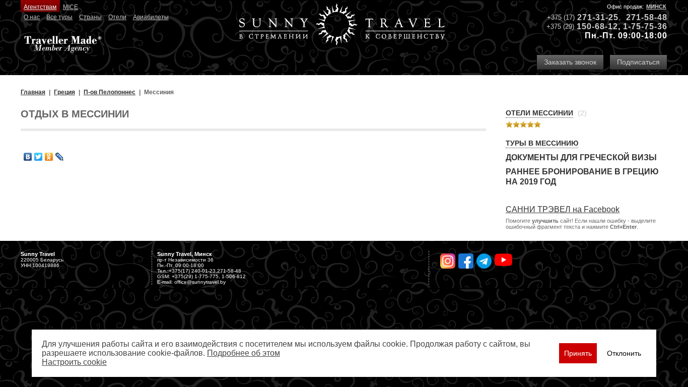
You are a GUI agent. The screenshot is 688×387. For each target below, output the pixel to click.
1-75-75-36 (645, 26)
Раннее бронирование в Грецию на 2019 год (582, 176)
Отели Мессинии (539, 113)
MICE (70, 7)
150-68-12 (597, 26)
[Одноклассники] (49, 156)
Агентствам (40, 7)
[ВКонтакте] (28, 156)
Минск (656, 7)
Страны (90, 17)
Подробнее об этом (243, 353)
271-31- (592, 17)
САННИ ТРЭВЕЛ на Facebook (563, 209)
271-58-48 (646, 17)
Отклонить (624, 353)
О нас (32, 17)
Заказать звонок (570, 62)
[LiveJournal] (59, 156)
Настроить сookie (74, 362)
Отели (117, 17)
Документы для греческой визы (581, 157)
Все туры (59, 17)
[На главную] (342, 25)
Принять (578, 353)
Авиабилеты (151, 17)
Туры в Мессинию (542, 143)
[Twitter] (38, 156)
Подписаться (638, 62)
